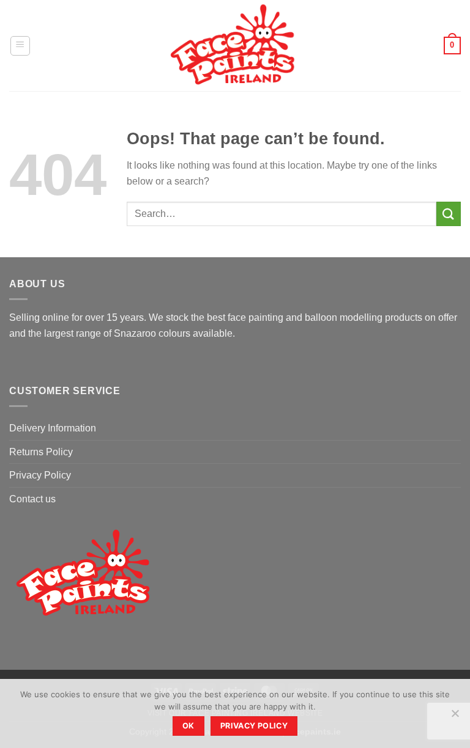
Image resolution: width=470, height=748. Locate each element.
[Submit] (448, 214)
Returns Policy (41, 452)
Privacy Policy (40, 475)
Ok (188, 725)
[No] (455, 717)
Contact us (32, 499)
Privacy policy (254, 725)
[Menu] (20, 46)
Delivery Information (52, 428)
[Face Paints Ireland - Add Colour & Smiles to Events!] (235, 45)
